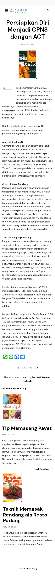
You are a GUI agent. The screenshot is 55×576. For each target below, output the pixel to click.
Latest (27, 380)
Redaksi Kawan (40, 377)
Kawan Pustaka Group (27, 569)
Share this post (29, 368)
